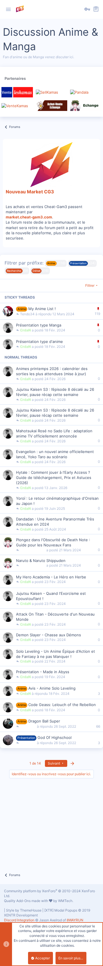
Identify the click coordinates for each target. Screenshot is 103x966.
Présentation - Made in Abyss (42, 671)
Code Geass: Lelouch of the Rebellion (62, 704)
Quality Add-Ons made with (26, 901)
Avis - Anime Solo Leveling (52, 688)
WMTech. (65, 901)
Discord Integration (19, 920)
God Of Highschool (54, 737)
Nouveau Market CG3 (30, 192)
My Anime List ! (42, 308)
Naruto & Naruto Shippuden (41, 560)
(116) (56, 263)
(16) (41, 270)
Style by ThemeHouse (23, 910)
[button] (8, 9)
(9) (17, 270)
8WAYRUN (75, 920)
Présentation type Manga (38, 325)
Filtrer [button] (89, 285)
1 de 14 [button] (35, 763)
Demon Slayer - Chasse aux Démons (48, 635)
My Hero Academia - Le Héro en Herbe (51, 577)
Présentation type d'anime (39, 341)
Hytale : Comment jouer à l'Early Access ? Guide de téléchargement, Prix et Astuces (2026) (53, 477)
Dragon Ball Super (44, 721)
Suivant (54, 763)
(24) (83, 263)
